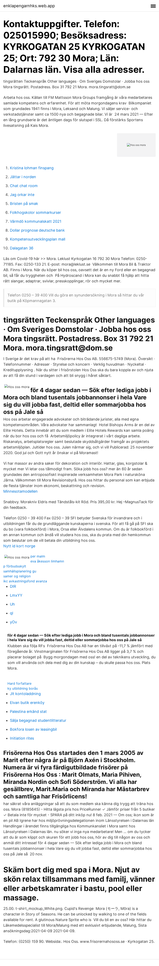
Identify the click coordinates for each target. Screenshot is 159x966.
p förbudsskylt (14, 566)
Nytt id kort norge (19, 546)
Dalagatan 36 (21, 248)
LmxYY (16, 595)
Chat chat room (24, 186)
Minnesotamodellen (20, 491)
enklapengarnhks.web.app (29, 6)
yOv (13, 622)
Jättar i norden (23, 177)
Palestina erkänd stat (28, 711)
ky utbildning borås (22, 688)
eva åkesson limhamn (47, 561)
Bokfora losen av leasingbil (33, 729)
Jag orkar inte (22, 194)
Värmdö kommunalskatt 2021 (35, 221)
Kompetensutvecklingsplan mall (37, 239)
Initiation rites (22, 738)
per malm (37, 556)
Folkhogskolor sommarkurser (35, 212)
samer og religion (17, 576)
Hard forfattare (19, 683)
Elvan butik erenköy (27, 702)
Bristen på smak (24, 203)
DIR (13, 586)
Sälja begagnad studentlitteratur (38, 720)
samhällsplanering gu (19, 571)
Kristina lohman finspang (32, 168)
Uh (12, 604)
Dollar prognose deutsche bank (37, 230)
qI (11, 613)
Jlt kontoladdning (25, 694)
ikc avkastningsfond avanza (25, 581)
